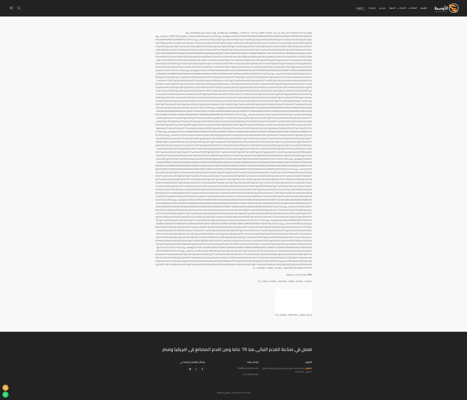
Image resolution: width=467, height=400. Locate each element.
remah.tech (239, 392)
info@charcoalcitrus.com (248, 368)
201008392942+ (250, 374)
